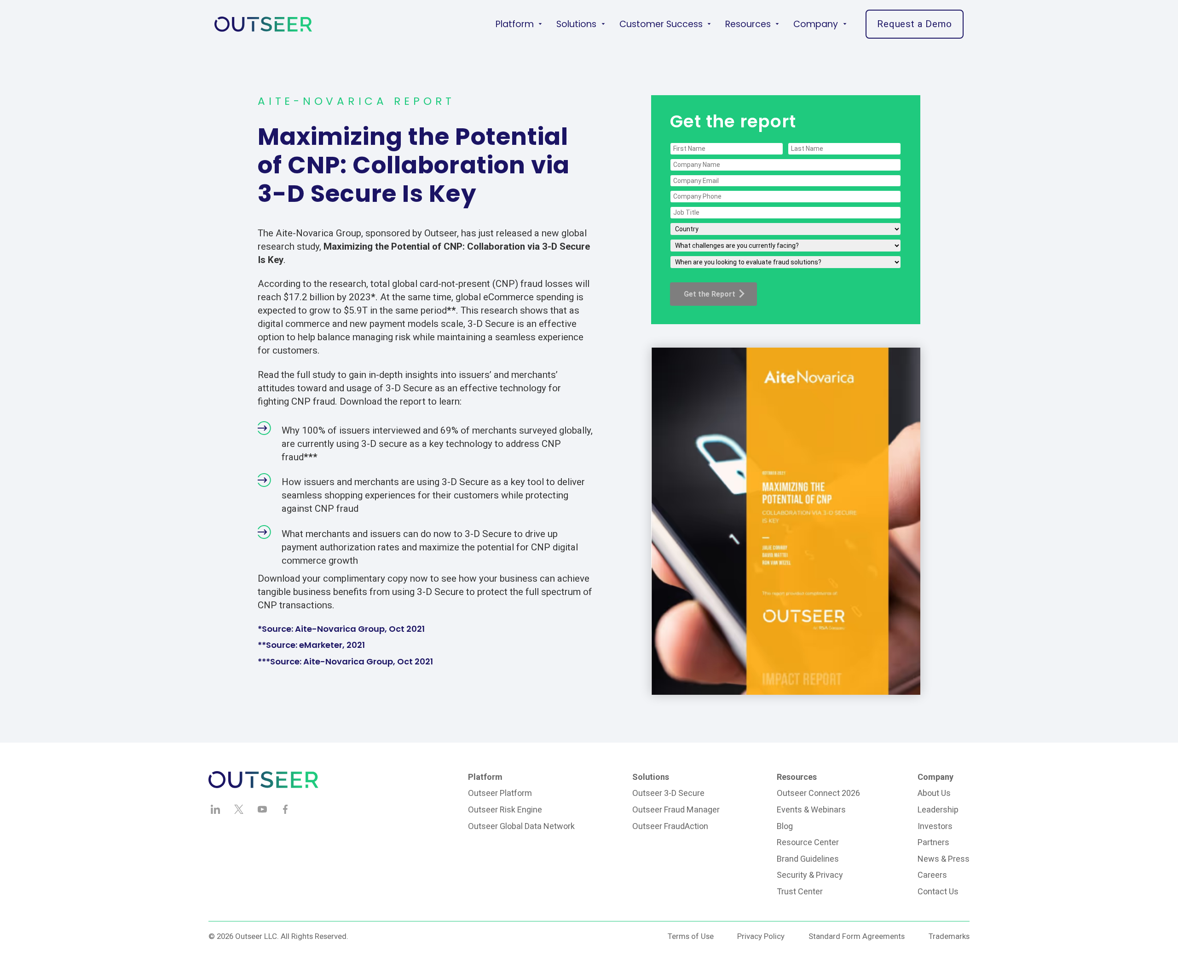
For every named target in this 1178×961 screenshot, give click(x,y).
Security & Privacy (810, 875)
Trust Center (800, 891)
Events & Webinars (811, 809)
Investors (935, 826)
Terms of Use (691, 936)
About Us (934, 793)
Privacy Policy (761, 936)
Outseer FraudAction (670, 826)
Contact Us (938, 891)
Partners (933, 842)
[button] (519, 24)
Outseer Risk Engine (505, 809)
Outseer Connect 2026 (818, 793)
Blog (785, 826)
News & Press (944, 859)
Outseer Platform (500, 793)
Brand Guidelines (808, 859)
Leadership (938, 809)
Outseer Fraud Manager (676, 809)
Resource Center (808, 842)
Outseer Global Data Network (521, 826)
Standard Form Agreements (856, 936)
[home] (263, 24)
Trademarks (949, 936)
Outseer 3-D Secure (668, 793)
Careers (932, 875)
